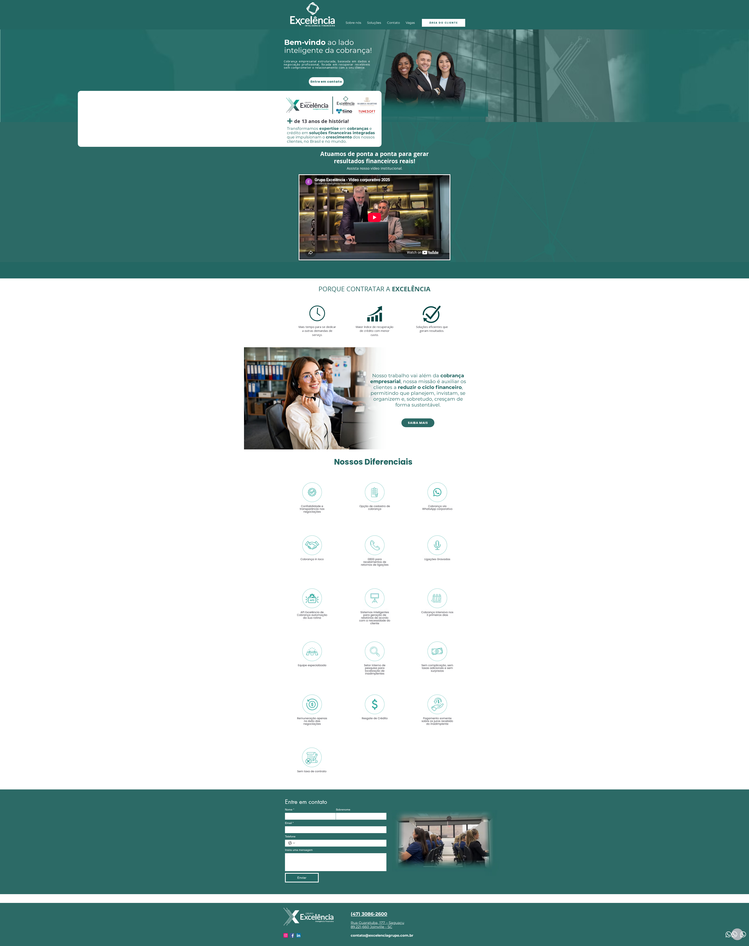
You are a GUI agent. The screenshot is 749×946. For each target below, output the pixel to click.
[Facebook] (292, 935)
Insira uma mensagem (299, 849)
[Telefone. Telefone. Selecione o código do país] (292, 843)
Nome (289, 809)
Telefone (290, 836)
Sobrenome (343, 809)
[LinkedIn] (298, 935)
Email (289, 823)
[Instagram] (285, 935)
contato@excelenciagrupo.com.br (382, 935)
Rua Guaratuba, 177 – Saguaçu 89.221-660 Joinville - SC (377, 925)
